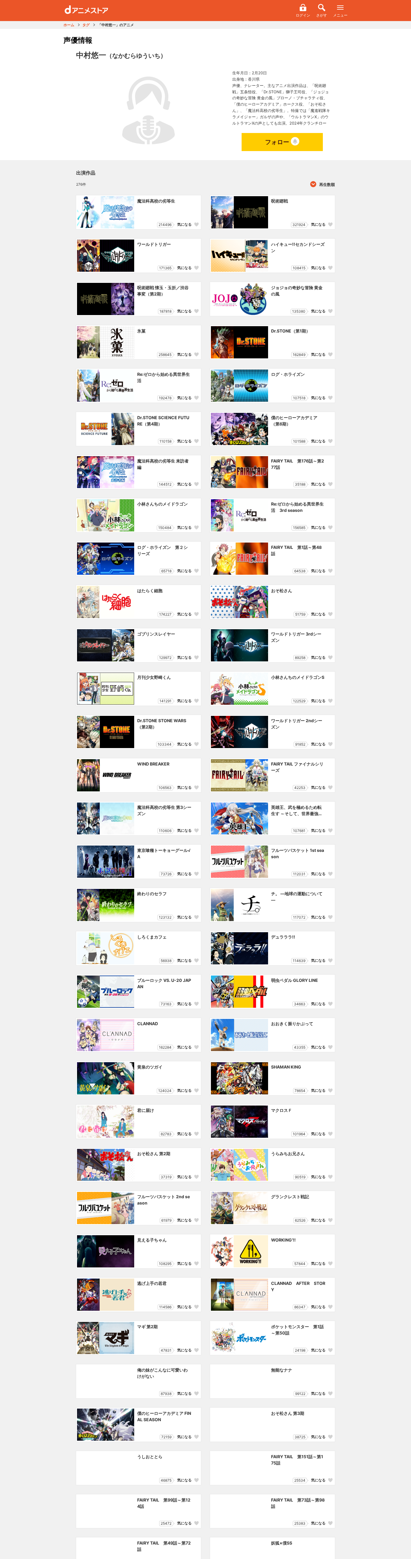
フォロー (277, 142)
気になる (184, 224)
